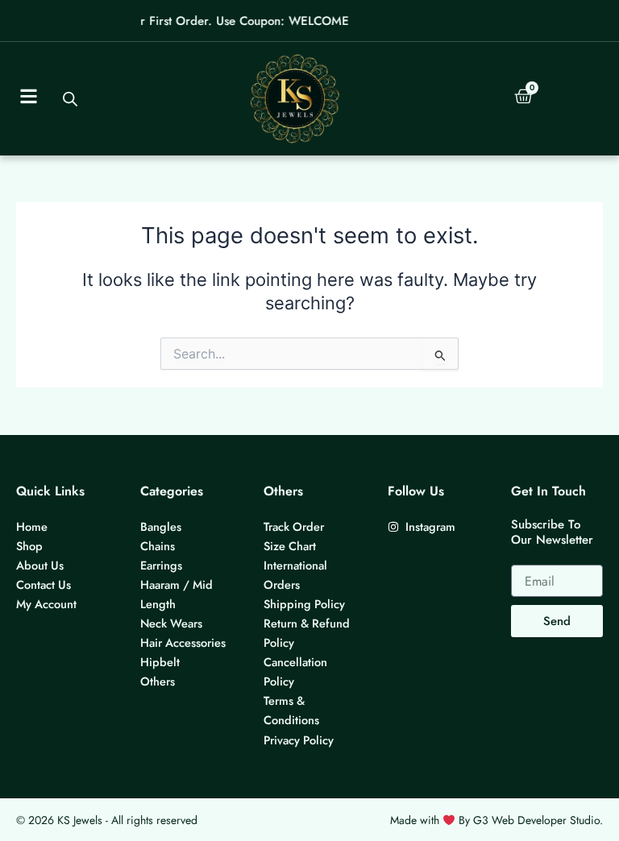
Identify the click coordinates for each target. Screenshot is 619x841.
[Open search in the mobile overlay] (69, 99)
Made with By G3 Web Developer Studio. (496, 820)
